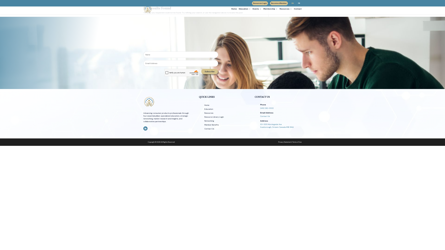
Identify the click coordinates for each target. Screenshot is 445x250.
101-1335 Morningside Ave (271, 124)
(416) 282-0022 (267, 108)
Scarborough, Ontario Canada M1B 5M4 (277, 127)
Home (234, 9)
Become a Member (279, 3)
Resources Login (260, 3)
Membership (269, 9)
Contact (298, 9)
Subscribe (210, 71)
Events (256, 9)
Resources (284, 9)
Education (243, 9)
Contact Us (265, 116)
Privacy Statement (284, 142)
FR (299, 3)
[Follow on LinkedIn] (145, 128)
